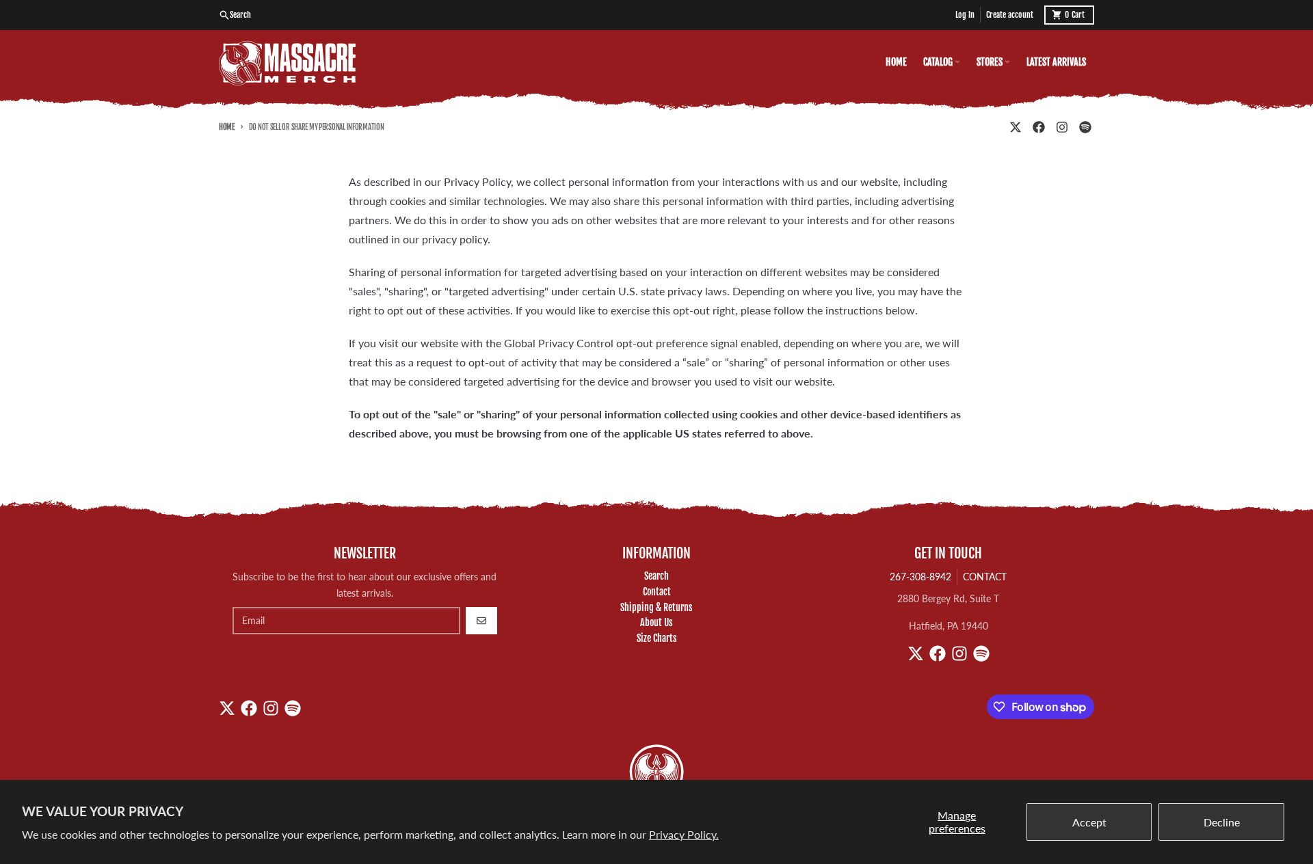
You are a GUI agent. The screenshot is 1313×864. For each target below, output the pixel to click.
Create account (1009, 15)
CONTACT (985, 576)
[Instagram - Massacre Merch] (1062, 127)
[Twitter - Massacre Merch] (1015, 127)
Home (227, 127)
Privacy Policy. (684, 834)
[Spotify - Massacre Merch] (1085, 127)
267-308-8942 (920, 576)
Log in (964, 15)
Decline (1222, 821)
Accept (1089, 821)
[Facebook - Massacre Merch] (1039, 127)
